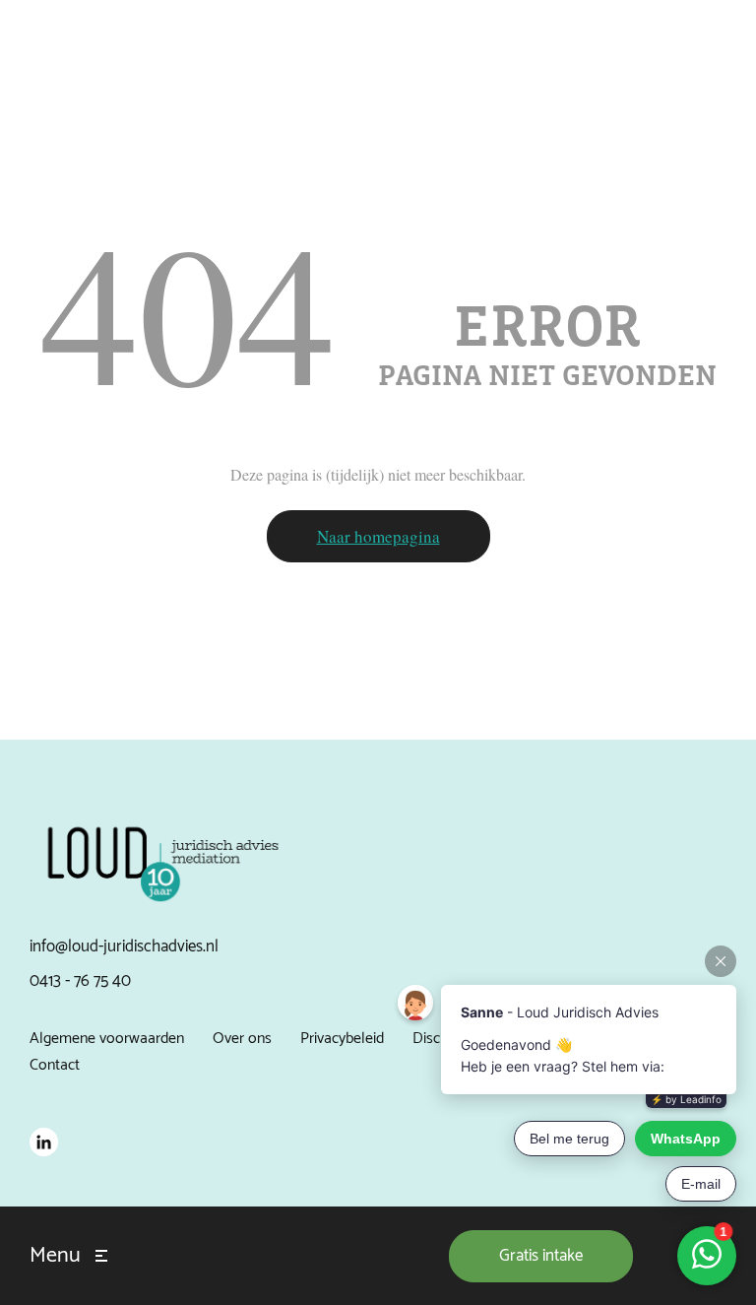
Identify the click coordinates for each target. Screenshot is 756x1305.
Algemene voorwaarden (107, 1038)
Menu (55, 1255)
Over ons (242, 1038)
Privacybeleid (342, 1038)
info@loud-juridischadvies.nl (124, 946)
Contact (55, 1065)
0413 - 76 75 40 (80, 981)
